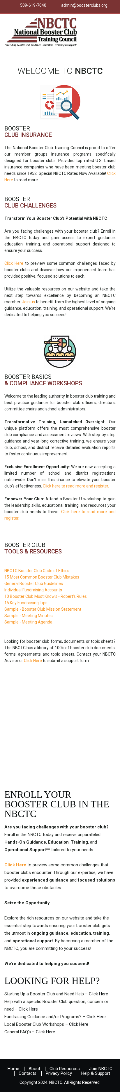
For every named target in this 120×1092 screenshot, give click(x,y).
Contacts (27, 1073)
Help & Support (95, 1073)
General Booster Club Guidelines (33, 583)
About (34, 1068)
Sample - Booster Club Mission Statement (42, 609)
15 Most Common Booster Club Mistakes (41, 577)
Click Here (13, 263)
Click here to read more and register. (76, 486)
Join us (28, 301)
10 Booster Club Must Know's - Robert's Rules (45, 596)
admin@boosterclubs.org (84, 5)
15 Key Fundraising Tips (25, 602)
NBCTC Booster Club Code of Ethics (36, 570)
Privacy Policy (59, 1073)
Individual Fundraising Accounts (33, 590)
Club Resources (65, 1068)
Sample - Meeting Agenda (28, 622)
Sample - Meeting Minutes (28, 615)
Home (13, 1068)
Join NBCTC (100, 1068)
